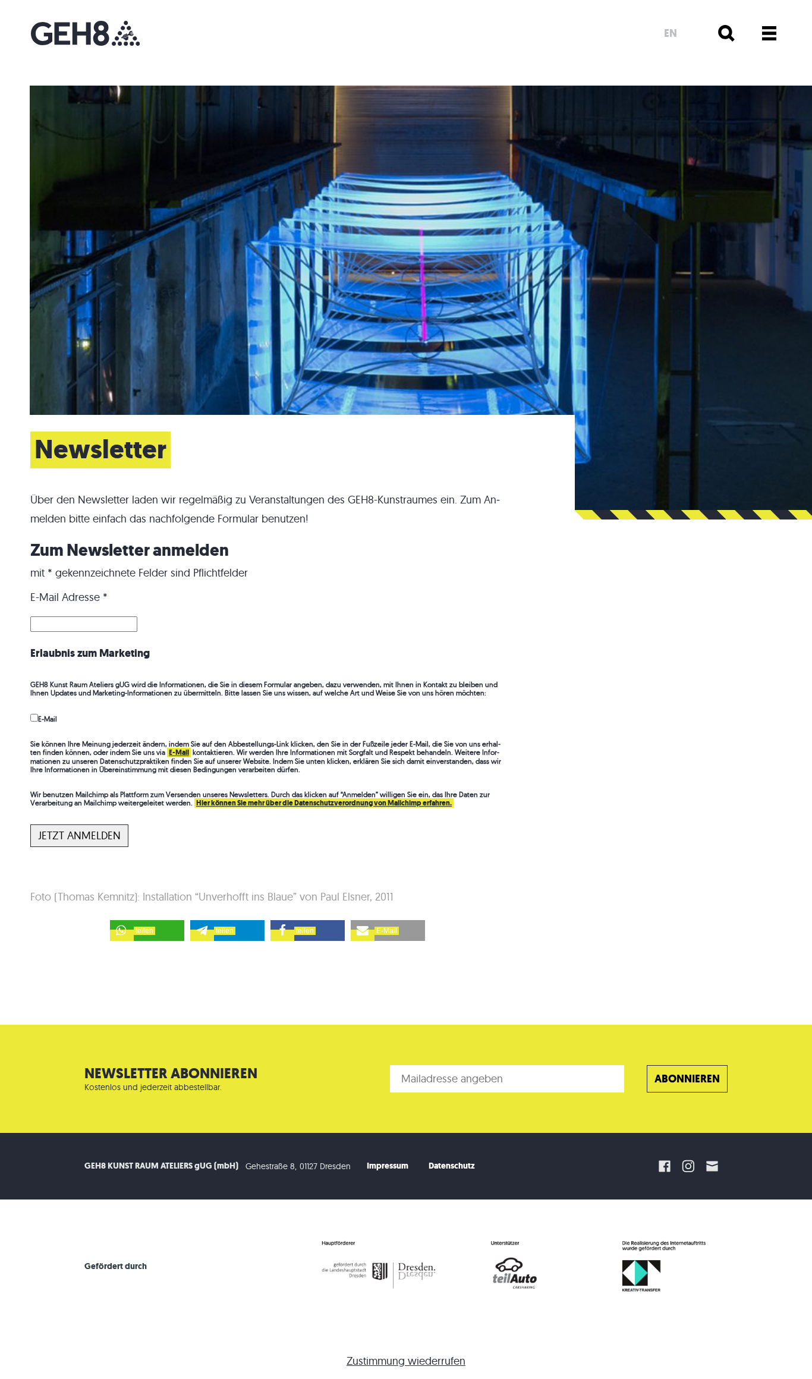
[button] (147, 930)
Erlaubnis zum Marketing (90, 653)
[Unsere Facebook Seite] (664, 1166)
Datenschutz (452, 1166)
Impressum (387, 1166)
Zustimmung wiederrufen (406, 1361)
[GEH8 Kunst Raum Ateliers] (85, 33)
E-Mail (47, 718)
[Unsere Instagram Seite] (688, 1166)
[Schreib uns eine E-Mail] (714, 1166)
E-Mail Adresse (69, 597)
